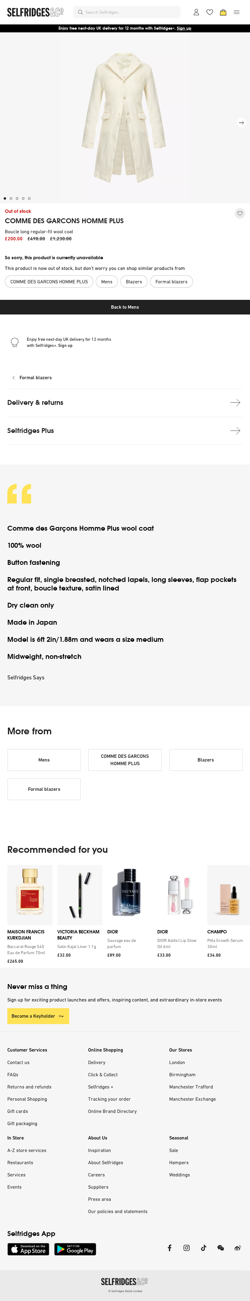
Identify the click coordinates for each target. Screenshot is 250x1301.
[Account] (196, 12)
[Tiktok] (204, 1251)
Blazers (206, 760)
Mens (44, 760)
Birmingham (182, 1074)
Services (16, 1174)
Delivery (96, 1062)
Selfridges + (100, 1086)
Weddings (179, 1174)
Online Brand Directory (112, 1111)
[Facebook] (169, 1251)
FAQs (12, 1074)
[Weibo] (238, 1251)
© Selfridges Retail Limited (125, 1291)
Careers (96, 1174)
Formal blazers (36, 377)
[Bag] (223, 12)
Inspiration (99, 1150)
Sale (173, 1150)
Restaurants (20, 1162)
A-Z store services (26, 1150)
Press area (99, 1199)
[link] (28, 949)
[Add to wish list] (240, 213)
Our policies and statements (118, 1211)
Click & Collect (103, 1074)
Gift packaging (22, 1123)
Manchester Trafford (191, 1086)
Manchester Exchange (192, 1099)
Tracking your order (109, 1099)
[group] (125, 916)
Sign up (184, 28)
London (177, 1062)
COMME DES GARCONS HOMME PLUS (64, 221)
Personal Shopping (27, 1099)
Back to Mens (125, 307)
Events (14, 1187)
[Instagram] (186, 1251)
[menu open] (236, 12)
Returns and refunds (29, 1086)
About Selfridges (105, 1162)
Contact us (18, 1062)
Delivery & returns (35, 402)
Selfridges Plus (30, 430)
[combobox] (131, 12)
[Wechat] (221, 1251)
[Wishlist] (210, 12)
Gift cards (17, 1111)
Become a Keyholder (33, 1016)
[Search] (80, 12)
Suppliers (98, 1187)
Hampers (179, 1162)
